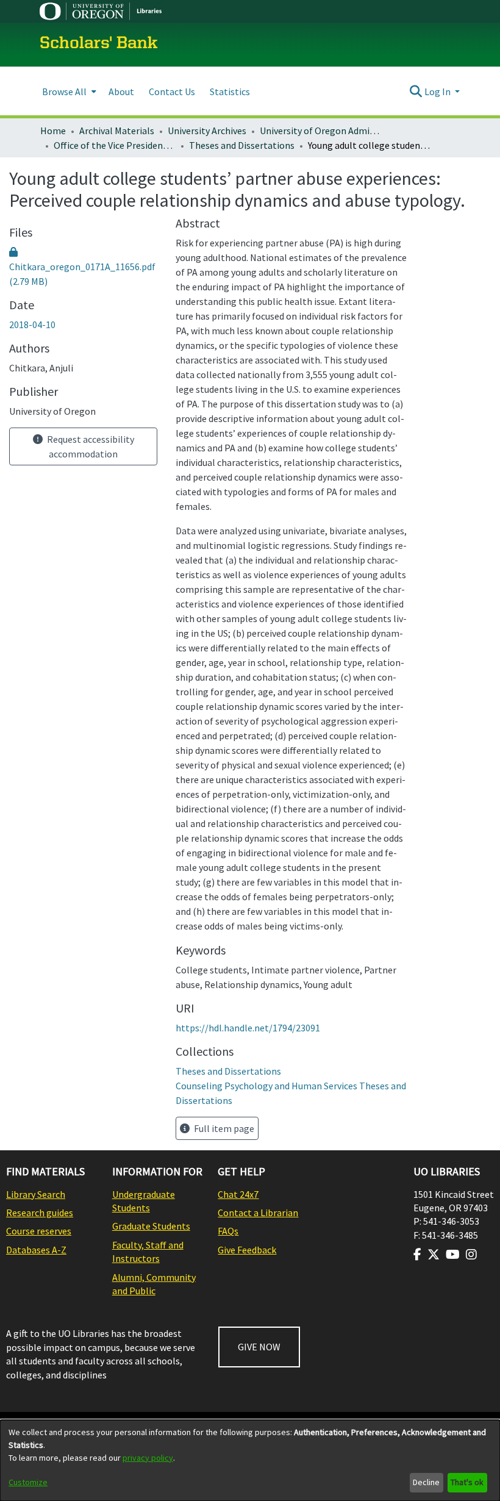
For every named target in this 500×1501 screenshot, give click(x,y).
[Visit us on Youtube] (453, 1254)
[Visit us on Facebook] (417, 1254)
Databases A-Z (36, 1250)
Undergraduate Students (143, 1201)
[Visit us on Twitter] (433, 1254)
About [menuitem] (121, 91)
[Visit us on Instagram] (471, 1254)
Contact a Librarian (258, 1212)
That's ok (467, 1482)
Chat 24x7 (238, 1194)
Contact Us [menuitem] (172, 91)
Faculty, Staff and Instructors (148, 1251)
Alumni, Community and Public (154, 1284)
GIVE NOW (259, 1347)
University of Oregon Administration (321, 130)
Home (53, 130)
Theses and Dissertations (242, 145)
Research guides (39, 1212)
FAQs (228, 1231)
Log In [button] (438, 91)
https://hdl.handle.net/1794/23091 (248, 1028)
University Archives (207, 130)
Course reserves (38, 1231)
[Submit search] (416, 91)
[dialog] (250, 1460)
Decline (426, 1482)
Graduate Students (151, 1226)
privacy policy (148, 1457)
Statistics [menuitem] (230, 91)
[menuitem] (68, 91)
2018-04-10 (32, 324)
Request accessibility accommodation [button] (89, 446)
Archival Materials (116, 130)
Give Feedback (247, 1250)
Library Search (35, 1194)
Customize (28, 1482)
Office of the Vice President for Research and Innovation (115, 145)
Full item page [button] (223, 1128)
